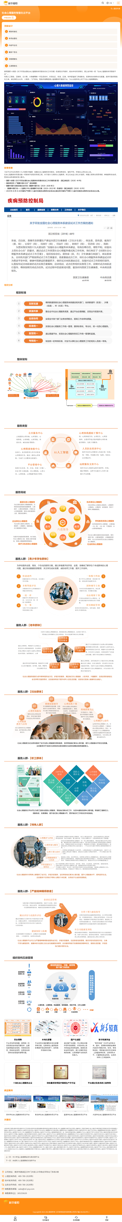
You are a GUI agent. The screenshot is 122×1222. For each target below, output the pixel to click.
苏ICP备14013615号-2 (81, 1212)
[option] (17, 1039)
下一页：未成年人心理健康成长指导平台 (21, 1160)
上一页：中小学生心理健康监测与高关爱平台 (22, 1157)
